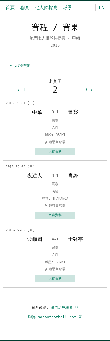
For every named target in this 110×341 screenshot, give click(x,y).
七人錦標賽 (46, 7)
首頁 (10, 7)
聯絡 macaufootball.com (53, 317)
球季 (67, 7)
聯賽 (24, 7)
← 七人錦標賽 (18, 65)
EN (101, 7)
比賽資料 (55, 151)
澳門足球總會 (63, 307)
